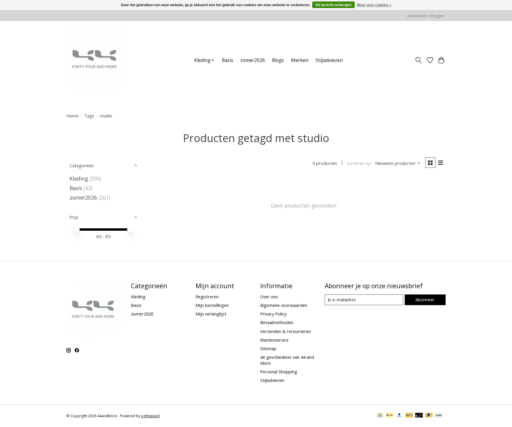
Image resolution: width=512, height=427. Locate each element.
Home (72, 116)
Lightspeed (150, 415)
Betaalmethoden (276, 322)
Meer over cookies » (374, 5)
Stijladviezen (329, 60)
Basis (227, 60)
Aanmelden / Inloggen (425, 15)
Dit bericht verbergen (333, 5)
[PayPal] (399, 416)
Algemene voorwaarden (283, 305)
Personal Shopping (278, 372)
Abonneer (425, 299)
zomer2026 (252, 60)
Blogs (278, 60)
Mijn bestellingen (212, 305)
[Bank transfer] (439, 416)
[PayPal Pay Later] (429, 416)
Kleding (79, 178)
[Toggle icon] (418, 60)
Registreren (207, 296)
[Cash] (380, 416)
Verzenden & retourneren (285, 331)
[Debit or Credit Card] (419, 416)
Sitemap (268, 348)
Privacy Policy (273, 314)
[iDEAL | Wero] (389, 416)
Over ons (269, 296)
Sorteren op (359, 163)
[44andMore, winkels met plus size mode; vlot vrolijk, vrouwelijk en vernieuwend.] (96, 60)
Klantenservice (274, 340)
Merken (299, 60)
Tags (89, 116)
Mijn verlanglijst (211, 314)
